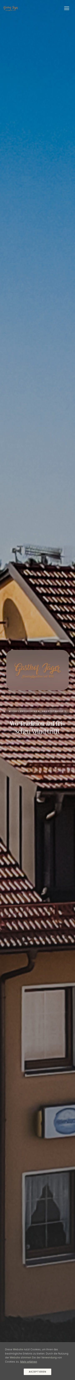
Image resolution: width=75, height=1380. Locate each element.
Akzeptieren (37, 1371)
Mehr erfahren (28, 1361)
